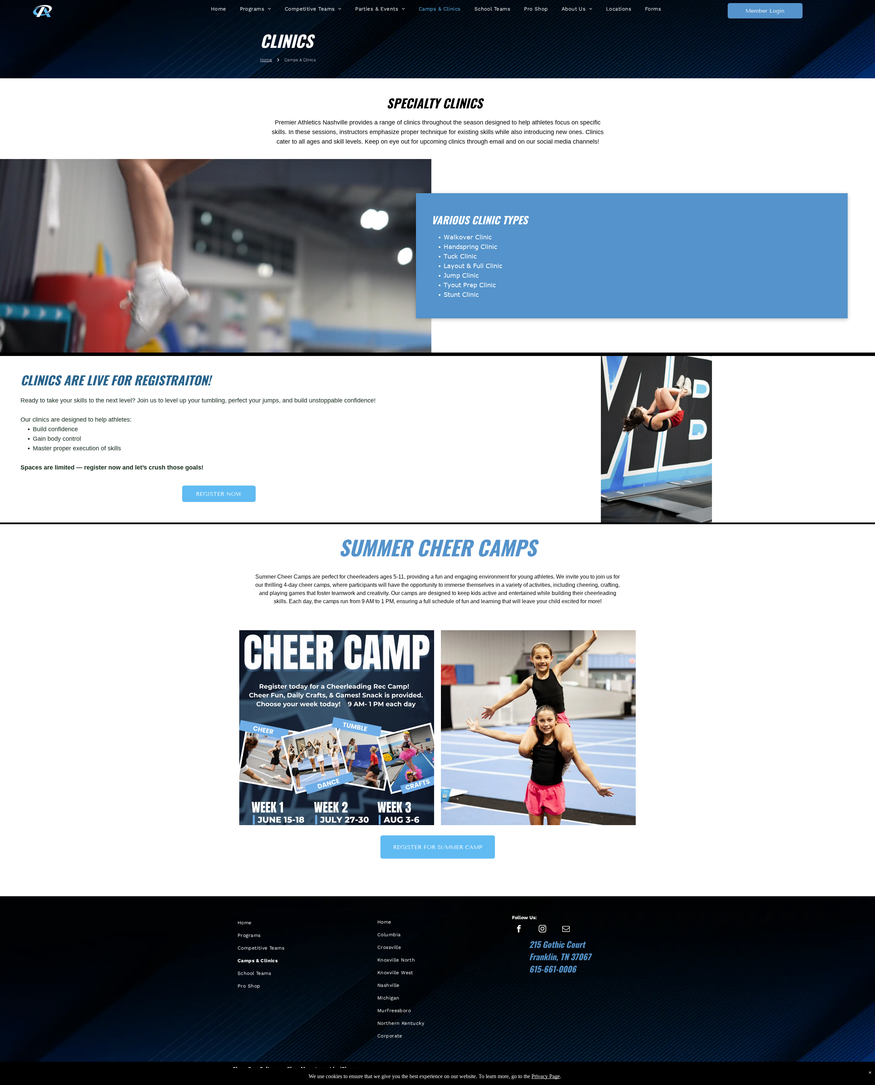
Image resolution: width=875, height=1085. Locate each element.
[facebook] (519, 929)
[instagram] (542, 929)
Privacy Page (545, 1076)
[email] (566, 929)
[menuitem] (218, 9)
